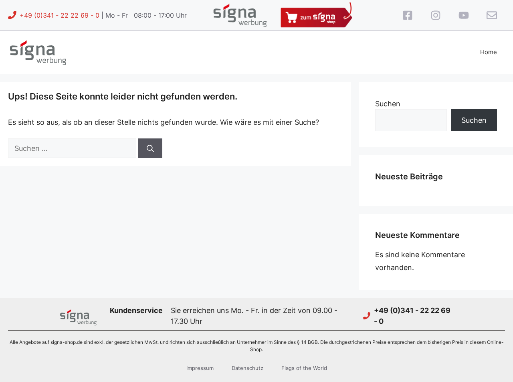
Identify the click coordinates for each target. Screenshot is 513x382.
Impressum (200, 368)
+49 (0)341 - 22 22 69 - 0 (59, 15)
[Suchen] (150, 148)
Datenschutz (247, 368)
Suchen (387, 104)
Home (488, 52)
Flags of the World (304, 368)
